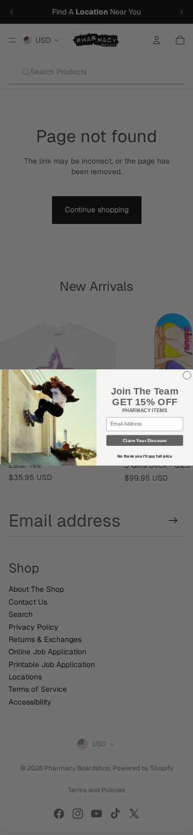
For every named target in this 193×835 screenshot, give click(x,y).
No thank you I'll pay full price (145, 456)
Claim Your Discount (144, 440)
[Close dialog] (187, 376)
